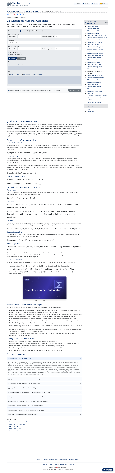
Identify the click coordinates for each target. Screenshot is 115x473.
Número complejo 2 (14, 46)
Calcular (13, 58)
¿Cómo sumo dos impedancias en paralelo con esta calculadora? (25, 405)
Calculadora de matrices (94, 69)
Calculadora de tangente (94, 87)
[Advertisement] (44, 105)
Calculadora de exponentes (95, 55)
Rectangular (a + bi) (27, 31)
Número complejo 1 (14, 34)
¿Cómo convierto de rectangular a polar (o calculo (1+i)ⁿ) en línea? (26, 410)
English (45, 465)
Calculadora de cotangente (95, 47)
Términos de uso (74, 459)
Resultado (11, 62)
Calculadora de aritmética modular (97, 38)
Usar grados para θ (15, 52)
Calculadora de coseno (93, 44)
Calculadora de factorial (94, 60)
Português (63, 465)
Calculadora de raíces (93, 80)
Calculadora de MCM (15, 429)
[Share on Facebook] (8, 14)
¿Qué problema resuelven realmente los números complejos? (24, 379)
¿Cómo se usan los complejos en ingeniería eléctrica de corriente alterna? (28, 401)
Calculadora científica (93, 29)
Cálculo (10, 72)
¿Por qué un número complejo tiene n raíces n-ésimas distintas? (25, 397)
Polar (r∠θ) (39, 31)
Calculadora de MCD (93, 31)
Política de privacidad (61, 459)
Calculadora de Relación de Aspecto (97, 35)
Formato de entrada (14, 31)
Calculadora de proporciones (95, 77)
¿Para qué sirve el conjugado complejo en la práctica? (22, 414)
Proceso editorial (48, 459)
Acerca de (39, 459)
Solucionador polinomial (94, 102)
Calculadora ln (91, 93)
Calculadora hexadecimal (94, 91)
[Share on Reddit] (14, 14)
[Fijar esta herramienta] (81, 21)
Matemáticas (17, 17)
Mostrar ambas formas (17, 54)
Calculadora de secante (94, 82)
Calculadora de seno (93, 84)
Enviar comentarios (75, 90)
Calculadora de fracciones (17, 424)
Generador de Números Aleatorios (19, 422)
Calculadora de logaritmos (94, 67)
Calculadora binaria (15, 431)
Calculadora (10, 17)
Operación (11, 40)
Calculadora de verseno (94, 89)
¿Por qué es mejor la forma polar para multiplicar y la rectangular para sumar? (29, 392)
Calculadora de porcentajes (95, 75)
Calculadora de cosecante (94, 42)
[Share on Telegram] (20, 14)
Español (50, 465)
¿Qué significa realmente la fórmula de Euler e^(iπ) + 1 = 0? (24, 388)
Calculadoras (17, 11)
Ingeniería (23, 17)
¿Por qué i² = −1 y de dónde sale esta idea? (19, 358)
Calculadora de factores (94, 58)
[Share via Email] (23, 14)
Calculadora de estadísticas (95, 53)
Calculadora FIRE (14, 426)
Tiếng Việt (71, 465)
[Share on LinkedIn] (17, 14)
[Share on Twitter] (11, 14)
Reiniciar (22, 58)
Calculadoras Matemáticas (30, 11)
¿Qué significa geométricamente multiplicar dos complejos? (24, 383)
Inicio (10, 11)
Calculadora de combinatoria (95, 40)
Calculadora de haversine (94, 64)
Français (56, 465)
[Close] (112, 4)
